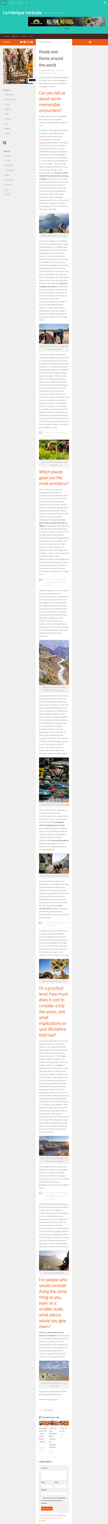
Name (43, 1482)
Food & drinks (9, 180)
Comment (44, 1468)
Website (43, 1490)
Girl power (8, 185)
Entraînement (9, 95)
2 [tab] (67, 28)
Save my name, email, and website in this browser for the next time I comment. (53, 1500)
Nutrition (8, 119)
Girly (6, 124)
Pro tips (7, 160)
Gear (31, 36)
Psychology (9, 165)
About (3, 3)
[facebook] (24, 42)
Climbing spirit (45, 42)
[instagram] (28, 42)
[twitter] (21, 42)
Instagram (53, 1399)
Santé (7, 114)
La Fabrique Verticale (22, 12)
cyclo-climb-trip (48, 1410)
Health (24, 36)
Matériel (8, 129)
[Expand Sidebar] (90, 42)
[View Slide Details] (66, 21)
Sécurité (7, 133)
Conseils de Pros (10, 99)
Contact (11, 3)
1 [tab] (65, 28)
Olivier (43, 71)
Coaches (20, 3)
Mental (7, 104)
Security (7, 194)
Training (6, 36)
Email (57, 1482)
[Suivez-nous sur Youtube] (31, 42)
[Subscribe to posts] (4, 144)
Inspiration (15, 36)
